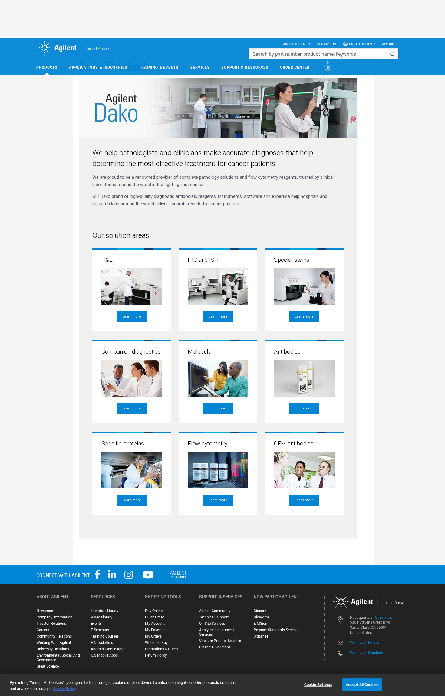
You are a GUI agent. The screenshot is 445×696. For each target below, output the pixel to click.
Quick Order (154, 617)
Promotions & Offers (161, 649)
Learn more (131, 316)
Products (47, 67)
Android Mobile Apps (108, 649)
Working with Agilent (54, 642)
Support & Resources (245, 67)
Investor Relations (51, 623)
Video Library (101, 617)
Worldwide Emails (364, 642)
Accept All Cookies (362, 684)
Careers (43, 630)
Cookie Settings (318, 684)
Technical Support (214, 617)
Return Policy (156, 655)
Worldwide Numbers (366, 652)
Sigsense (261, 636)
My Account (155, 623)
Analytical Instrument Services (216, 632)
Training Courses (105, 636)
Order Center (295, 67)
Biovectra (261, 617)
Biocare (260, 610)
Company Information (54, 617)
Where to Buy (156, 642)
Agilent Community (214, 610)
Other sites (383, 617)
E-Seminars (100, 630)
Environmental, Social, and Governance (58, 657)
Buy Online (154, 610)
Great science (48, 666)
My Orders (153, 636)
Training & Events (159, 67)
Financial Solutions (215, 647)
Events (96, 623)
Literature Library (104, 610)
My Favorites (155, 630)
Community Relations (54, 636)
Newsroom (45, 610)
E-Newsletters (102, 642)
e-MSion (260, 623)
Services (200, 67)
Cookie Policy (64, 688)
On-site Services (212, 623)
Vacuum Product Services (220, 640)
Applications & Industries (98, 67)
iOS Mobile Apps (104, 655)
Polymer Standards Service (275, 630)
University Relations (53, 649)
